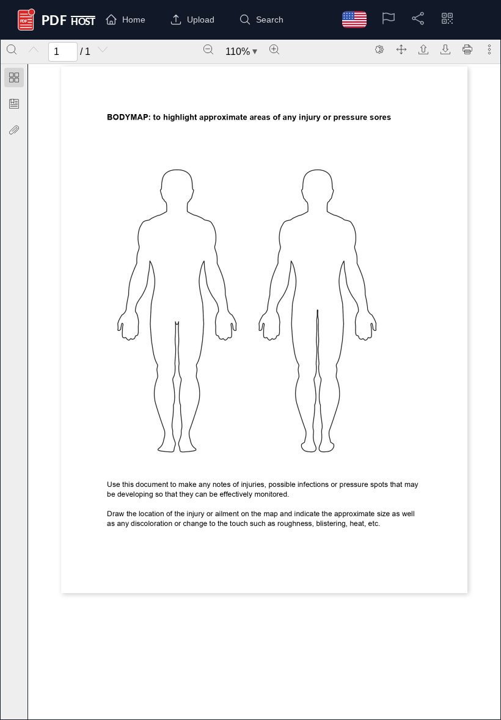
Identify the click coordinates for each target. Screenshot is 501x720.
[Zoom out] (208, 49)
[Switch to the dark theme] (379, 49)
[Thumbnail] (14, 77)
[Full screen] (401, 49)
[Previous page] (33, 49)
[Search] (11, 49)
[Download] (445, 49)
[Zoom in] (274, 49)
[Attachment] (14, 130)
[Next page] (102, 49)
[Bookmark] (14, 103)
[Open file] (423, 49)
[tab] (14, 80)
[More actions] (489, 49)
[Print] (467, 49)
